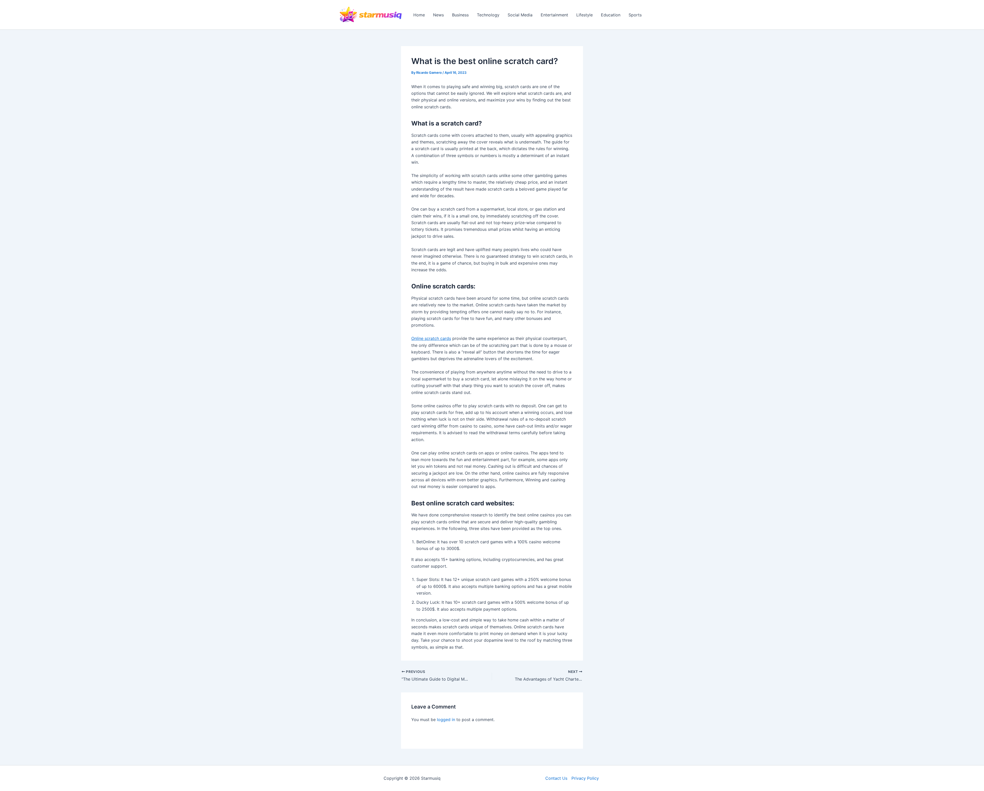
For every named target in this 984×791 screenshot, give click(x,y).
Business (460, 14)
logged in (446, 719)
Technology (488, 14)
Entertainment (554, 14)
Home (419, 14)
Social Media (520, 14)
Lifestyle (584, 14)
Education (610, 14)
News (438, 14)
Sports (635, 14)
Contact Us (556, 778)
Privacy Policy (585, 778)
